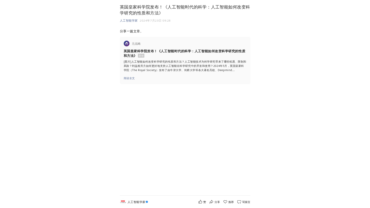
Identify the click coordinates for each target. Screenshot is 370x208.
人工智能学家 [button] (129, 20)
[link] (185, 60)
